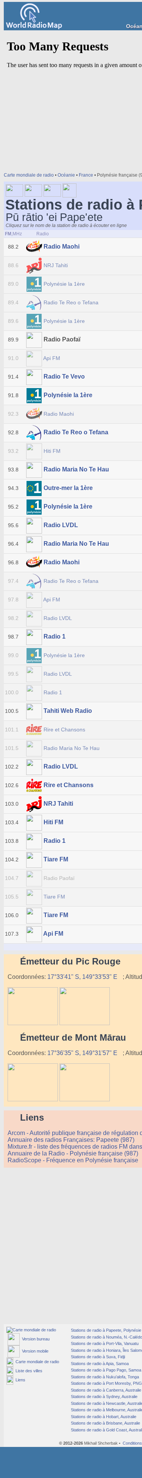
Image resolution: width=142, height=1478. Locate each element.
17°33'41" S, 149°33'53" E (83, 977)
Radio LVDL (61, 525)
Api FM (52, 358)
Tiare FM (56, 859)
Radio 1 (54, 636)
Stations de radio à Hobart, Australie (103, 1416)
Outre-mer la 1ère (68, 488)
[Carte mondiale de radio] (31, 1330)
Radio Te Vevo (64, 376)
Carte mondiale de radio (29, 175)
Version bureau (35, 1339)
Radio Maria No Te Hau (76, 469)
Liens (19, 1380)
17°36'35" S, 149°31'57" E (83, 1053)
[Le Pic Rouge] (33, 1023)
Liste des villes (27, 1370)
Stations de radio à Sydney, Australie (103, 1396)
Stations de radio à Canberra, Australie (105, 1390)
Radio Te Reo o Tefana (71, 302)
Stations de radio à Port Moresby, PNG (106, 1383)
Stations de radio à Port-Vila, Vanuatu (104, 1343)
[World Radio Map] (34, 27)
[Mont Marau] (33, 1099)
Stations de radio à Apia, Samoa (99, 1363)
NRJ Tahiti (55, 265)
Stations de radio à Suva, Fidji (97, 1356)
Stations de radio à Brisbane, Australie (105, 1423)
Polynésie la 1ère (64, 284)
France (86, 175)
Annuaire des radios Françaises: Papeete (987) (72, 1140)
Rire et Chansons (64, 729)
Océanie (66, 175)
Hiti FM (52, 451)
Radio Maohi (61, 246)
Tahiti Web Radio (68, 711)
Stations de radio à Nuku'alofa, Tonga (104, 1377)
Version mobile (34, 1351)
